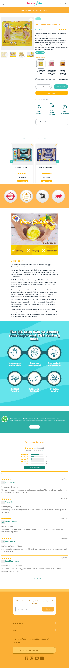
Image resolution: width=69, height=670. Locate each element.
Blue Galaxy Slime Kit (46, 167)
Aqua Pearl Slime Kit (22, 167)
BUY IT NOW (51, 93)
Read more (40, 52)
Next (7, 55)
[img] (6, 479)
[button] (63, 29)
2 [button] (32, 578)
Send (48, 609)
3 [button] (34, 578)
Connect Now (35, 426)
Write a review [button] (35, 467)
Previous (34, 67)
